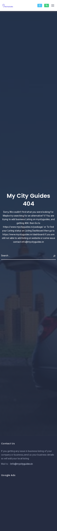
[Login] (39, 5)
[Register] (46, 5)
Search (52, 255)
